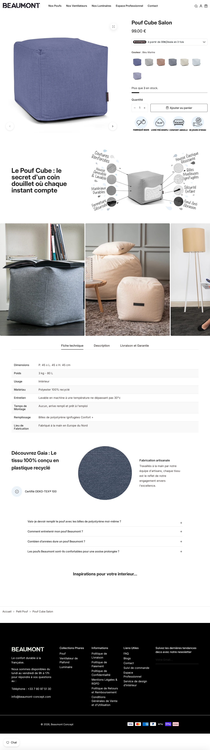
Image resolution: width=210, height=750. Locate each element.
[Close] (150, 356)
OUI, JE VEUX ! (105, 372)
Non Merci (105, 385)
